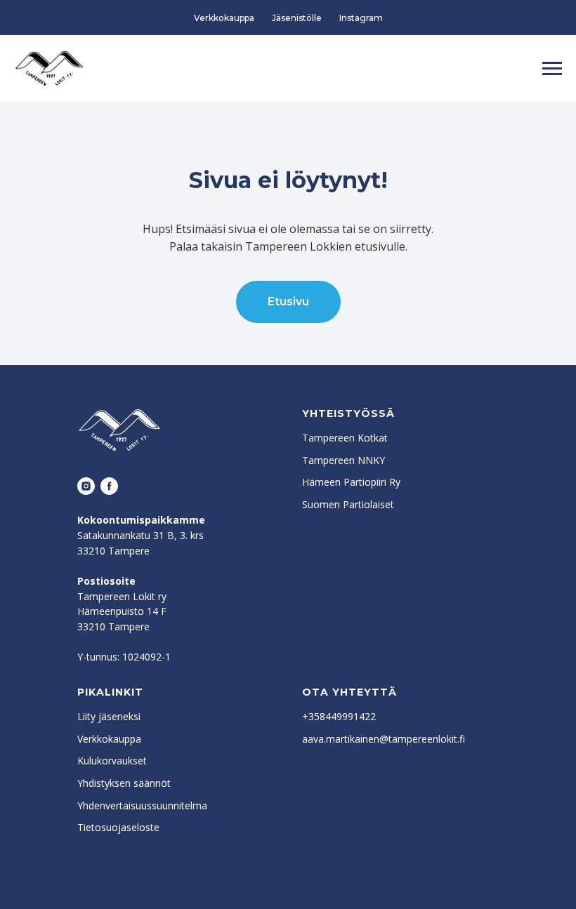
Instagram (361, 18)
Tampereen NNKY (343, 460)
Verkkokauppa (224, 18)
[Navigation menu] (552, 69)
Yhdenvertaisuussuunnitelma (142, 805)
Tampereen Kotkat (345, 437)
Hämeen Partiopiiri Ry (351, 482)
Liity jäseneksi (108, 716)
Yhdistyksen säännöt (124, 783)
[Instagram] (86, 486)
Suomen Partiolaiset (348, 504)
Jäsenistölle (297, 18)
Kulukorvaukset (112, 760)
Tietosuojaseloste (118, 827)
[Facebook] (109, 486)
